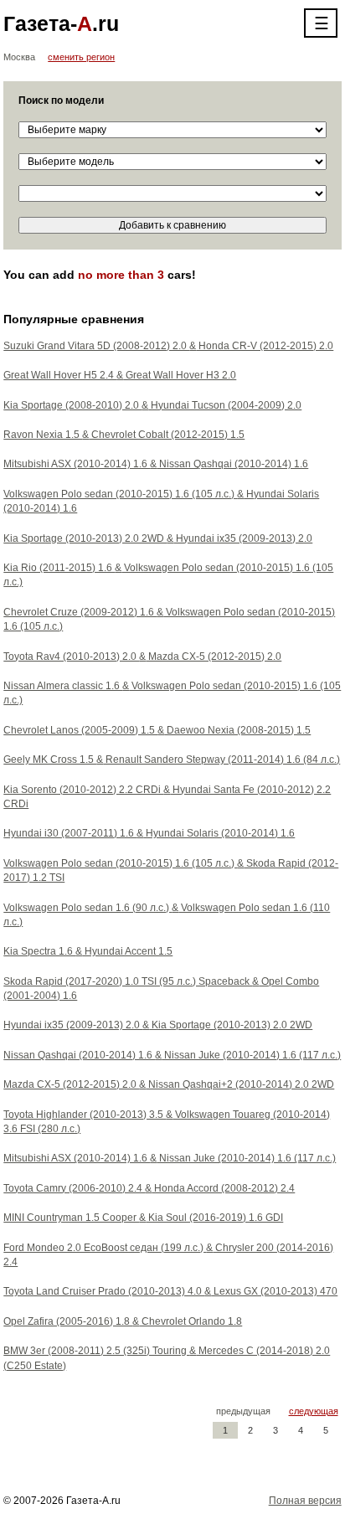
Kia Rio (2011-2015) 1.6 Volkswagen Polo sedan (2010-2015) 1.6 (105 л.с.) (168, 575)
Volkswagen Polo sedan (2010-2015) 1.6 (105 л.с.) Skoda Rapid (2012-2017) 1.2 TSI (170, 870)
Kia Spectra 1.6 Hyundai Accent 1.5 (87, 951)
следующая (313, 1411)
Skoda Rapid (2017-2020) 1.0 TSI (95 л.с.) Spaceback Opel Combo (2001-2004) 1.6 (161, 989)
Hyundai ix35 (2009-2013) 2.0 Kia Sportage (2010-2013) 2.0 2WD (157, 1025)
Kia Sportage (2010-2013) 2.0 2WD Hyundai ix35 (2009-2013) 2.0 (157, 538)
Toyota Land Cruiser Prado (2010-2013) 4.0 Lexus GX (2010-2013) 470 (170, 1291)
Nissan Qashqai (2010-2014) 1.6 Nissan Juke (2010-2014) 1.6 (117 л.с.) (172, 1055)
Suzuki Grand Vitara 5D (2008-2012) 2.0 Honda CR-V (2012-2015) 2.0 (168, 346)
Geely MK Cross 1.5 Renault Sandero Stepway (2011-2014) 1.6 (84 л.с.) (171, 759)
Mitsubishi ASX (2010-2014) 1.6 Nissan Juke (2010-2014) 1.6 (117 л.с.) (169, 1158)
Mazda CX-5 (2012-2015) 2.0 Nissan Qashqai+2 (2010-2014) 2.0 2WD (168, 1084)
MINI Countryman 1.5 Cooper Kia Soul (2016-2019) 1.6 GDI (143, 1217)
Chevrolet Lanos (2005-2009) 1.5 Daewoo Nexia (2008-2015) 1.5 (157, 730)
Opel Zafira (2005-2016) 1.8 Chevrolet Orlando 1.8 (122, 1321)
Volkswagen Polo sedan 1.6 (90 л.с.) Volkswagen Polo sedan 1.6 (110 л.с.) (166, 915)
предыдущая (243, 1411)
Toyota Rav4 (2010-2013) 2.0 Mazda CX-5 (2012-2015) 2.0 (142, 656)
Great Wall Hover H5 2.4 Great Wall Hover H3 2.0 (119, 375)
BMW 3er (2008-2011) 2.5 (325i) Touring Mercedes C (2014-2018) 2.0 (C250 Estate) (166, 1358)
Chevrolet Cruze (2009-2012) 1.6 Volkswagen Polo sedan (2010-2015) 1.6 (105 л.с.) (169, 619)
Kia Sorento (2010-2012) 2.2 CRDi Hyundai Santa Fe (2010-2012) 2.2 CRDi (167, 797)
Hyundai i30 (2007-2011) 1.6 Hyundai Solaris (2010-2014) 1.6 (149, 833)
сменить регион (81, 57)
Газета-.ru (61, 23)
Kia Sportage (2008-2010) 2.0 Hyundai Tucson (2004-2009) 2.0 (152, 405)
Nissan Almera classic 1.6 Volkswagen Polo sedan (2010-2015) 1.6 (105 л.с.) (172, 693)
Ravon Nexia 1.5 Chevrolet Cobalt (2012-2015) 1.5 (124, 434)
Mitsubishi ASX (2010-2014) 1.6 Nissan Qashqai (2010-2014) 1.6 (155, 464)
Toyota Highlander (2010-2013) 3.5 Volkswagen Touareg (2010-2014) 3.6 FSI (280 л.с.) (166, 1122)
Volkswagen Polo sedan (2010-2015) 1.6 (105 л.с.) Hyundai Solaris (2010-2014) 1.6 (161, 501)
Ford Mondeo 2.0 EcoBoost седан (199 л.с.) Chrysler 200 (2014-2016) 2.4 (168, 1255)
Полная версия (305, 1500)
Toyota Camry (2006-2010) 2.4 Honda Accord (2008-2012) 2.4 (149, 1188)
